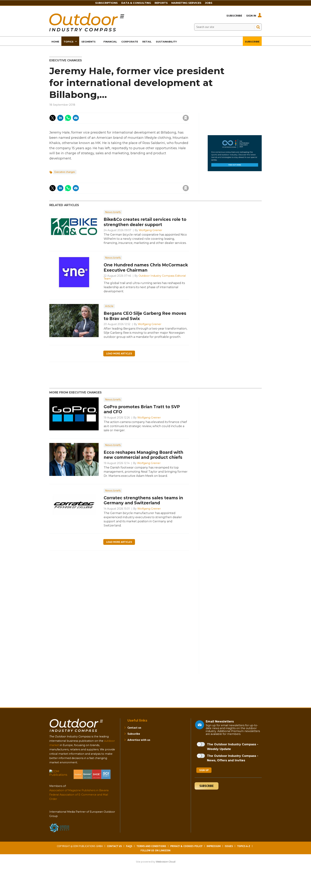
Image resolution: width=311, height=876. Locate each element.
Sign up (204, 770)
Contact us (134, 727)
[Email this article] (76, 118)
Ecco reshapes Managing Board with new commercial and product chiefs (143, 455)
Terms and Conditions (151, 846)
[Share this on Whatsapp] (68, 118)
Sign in (137, 110)
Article (109, 306)
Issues (229, 846)
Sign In (251, 15)
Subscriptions (106, 2)
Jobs (208, 2)
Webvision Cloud (165, 861)
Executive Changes (65, 60)
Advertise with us (138, 740)
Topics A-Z (243, 846)
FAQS (129, 846)
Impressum (214, 846)
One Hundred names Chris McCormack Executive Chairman (146, 267)
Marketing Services (186, 2)
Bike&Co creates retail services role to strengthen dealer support (145, 222)
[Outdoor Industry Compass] (86, 30)
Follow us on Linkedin (155, 850)
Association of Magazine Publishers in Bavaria (79, 790)
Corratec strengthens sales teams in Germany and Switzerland (143, 500)
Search (258, 27)
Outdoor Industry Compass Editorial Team (145, 277)
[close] (157, 115)
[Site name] (76, 732)
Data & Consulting (136, 2)
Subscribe (234, 15)
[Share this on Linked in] (60, 118)
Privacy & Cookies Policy (186, 846)
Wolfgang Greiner (150, 230)
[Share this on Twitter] (52, 118)
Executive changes (65, 172)
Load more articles (119, 353)
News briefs (113, 212)
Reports (161, 2)
